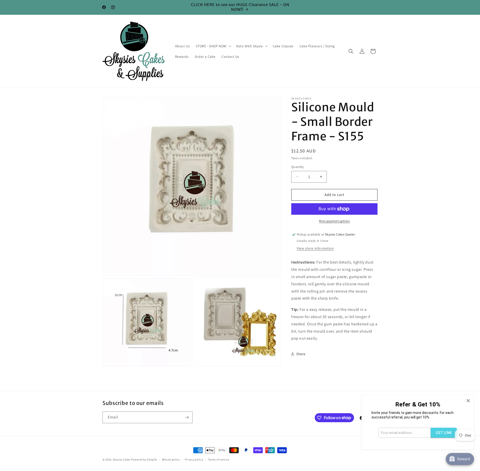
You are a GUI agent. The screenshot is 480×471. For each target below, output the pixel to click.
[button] (213, 46)
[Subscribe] (186, 417)
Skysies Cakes (122, 459)
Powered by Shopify (144, 459)
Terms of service (218, 459)
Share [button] (301, 354)
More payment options (334, 221)
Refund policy (171, 459)
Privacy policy (194, 459)
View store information (315, 248)
